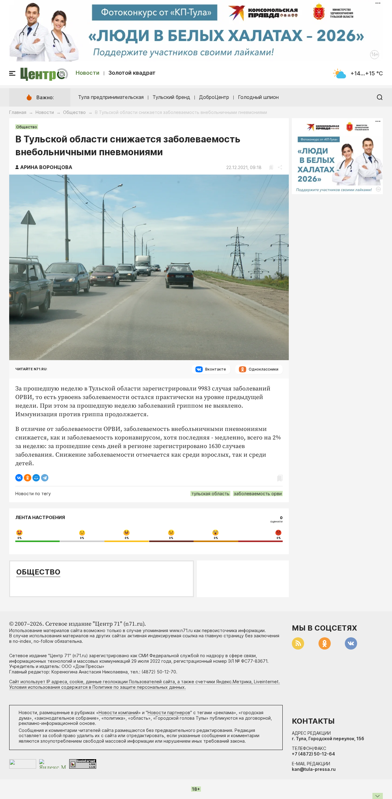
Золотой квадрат (132, 73)
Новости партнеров (169, 712)
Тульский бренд (171, 97)
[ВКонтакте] (19, 477)
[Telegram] (44, 477)
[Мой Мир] (36, 477)
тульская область (210, 493)
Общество (74, 112)
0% (19, 538)
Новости (88, 73)
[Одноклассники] (27, 477)
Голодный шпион (258, 97)
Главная (17, 112)
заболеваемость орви (258, 493)
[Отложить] (271, 167)
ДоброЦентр (214, 97)
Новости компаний (118, 712)
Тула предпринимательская (111, 97)
